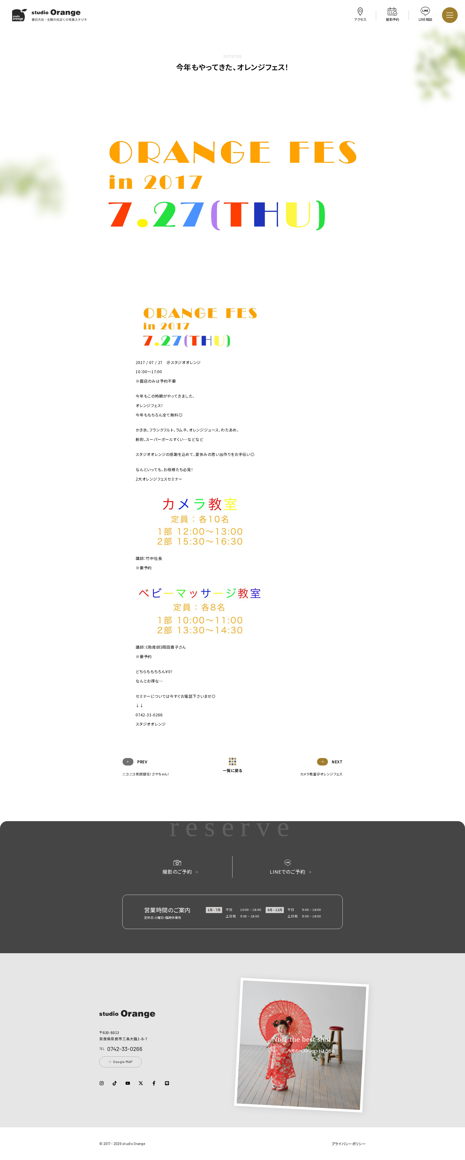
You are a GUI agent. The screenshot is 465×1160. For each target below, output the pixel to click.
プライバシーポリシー (349, 1143)
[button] (49, 18)
